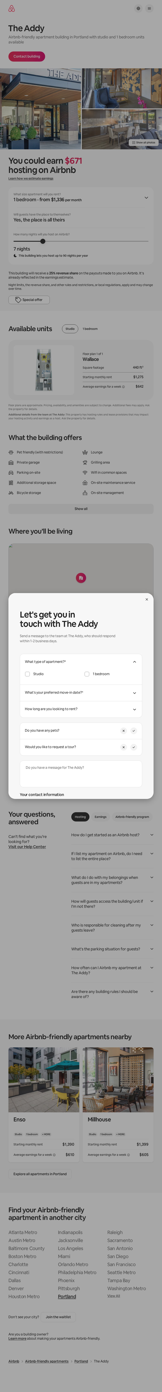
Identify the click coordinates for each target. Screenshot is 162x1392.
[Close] (146, 599)
